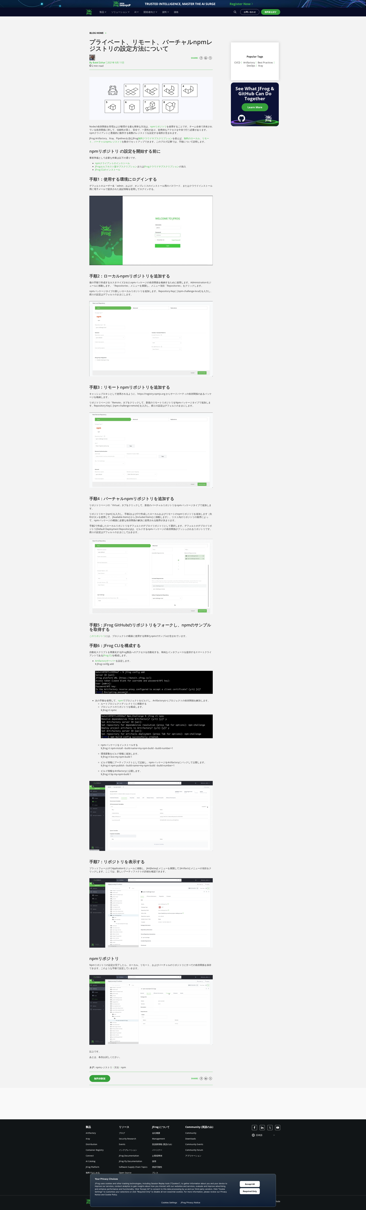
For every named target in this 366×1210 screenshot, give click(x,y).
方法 (116, 1067)
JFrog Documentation (129, 1155)
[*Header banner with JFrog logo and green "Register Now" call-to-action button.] (183, 4)
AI (135, 12)
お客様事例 (157, 1155)
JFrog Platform (92, 1167)
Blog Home (96, 33)
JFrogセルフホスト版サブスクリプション (116, 166)
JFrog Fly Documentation (130, 1161)
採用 (154, 1161)
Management (158, 1138)
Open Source (125, 1172)
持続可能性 (157, 1167)
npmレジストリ (113, 141)
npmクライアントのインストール (112, 163)
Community (190, 1133)
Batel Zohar (99, 62)
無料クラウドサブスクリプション (155, 138)
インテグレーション (128, 1150)
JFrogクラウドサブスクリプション (161, 166)
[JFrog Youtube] (278, 1127)
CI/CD (237, 62)
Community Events (194, 1144)
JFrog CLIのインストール (107, 169)
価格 (176, 12)
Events (122, 1144)
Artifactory (249, 62)
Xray (260, 65)
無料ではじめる (93, 1172)
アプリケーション (193, 1155)
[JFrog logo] (90, 12)
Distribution (91, 1144)
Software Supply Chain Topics (133, 1167)
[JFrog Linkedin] (262, 1127)
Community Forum (194, 1150)
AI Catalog (90, 1161)
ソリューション (119, 12)
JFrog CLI (107, 655)
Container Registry (95, 1150)
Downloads (190, 1138)
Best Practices (265, 62)
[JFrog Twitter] (270, 1127)
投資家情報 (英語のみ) (162, 1144)
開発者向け (149, 12)
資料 (164, 12)
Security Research (127, 1138)
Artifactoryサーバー (105, 660)
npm (123, 1067)
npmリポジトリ (158, 126)
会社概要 (156, 1133)
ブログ (122, 1133)
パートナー (157, 1150)
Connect (90, 1155)
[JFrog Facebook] (254, 1127)
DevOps (251, 65)
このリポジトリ (97, 636)
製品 (102, 12)
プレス (155, 1172)
